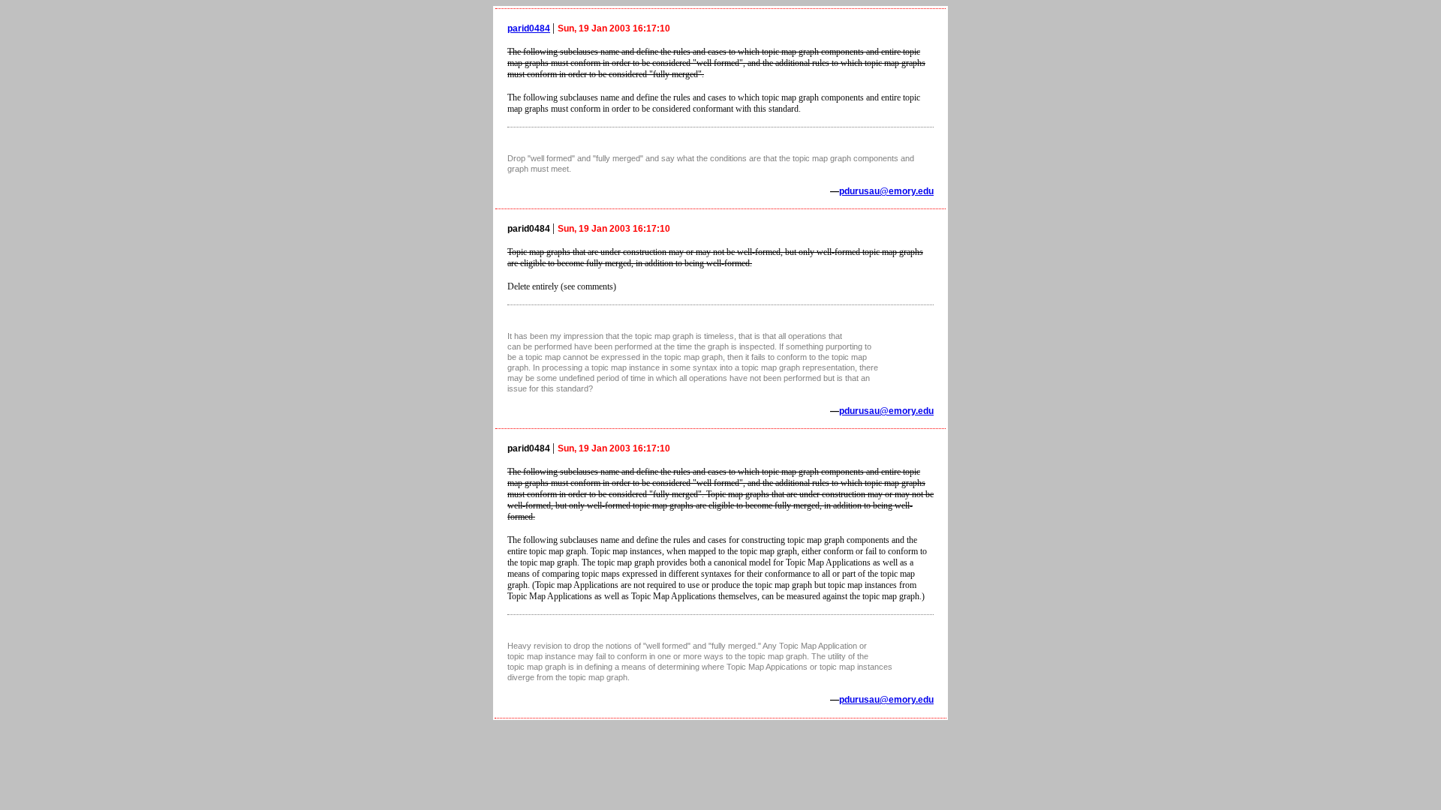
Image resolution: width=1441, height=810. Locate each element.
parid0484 (528, 28)
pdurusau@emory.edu (886, 191)
